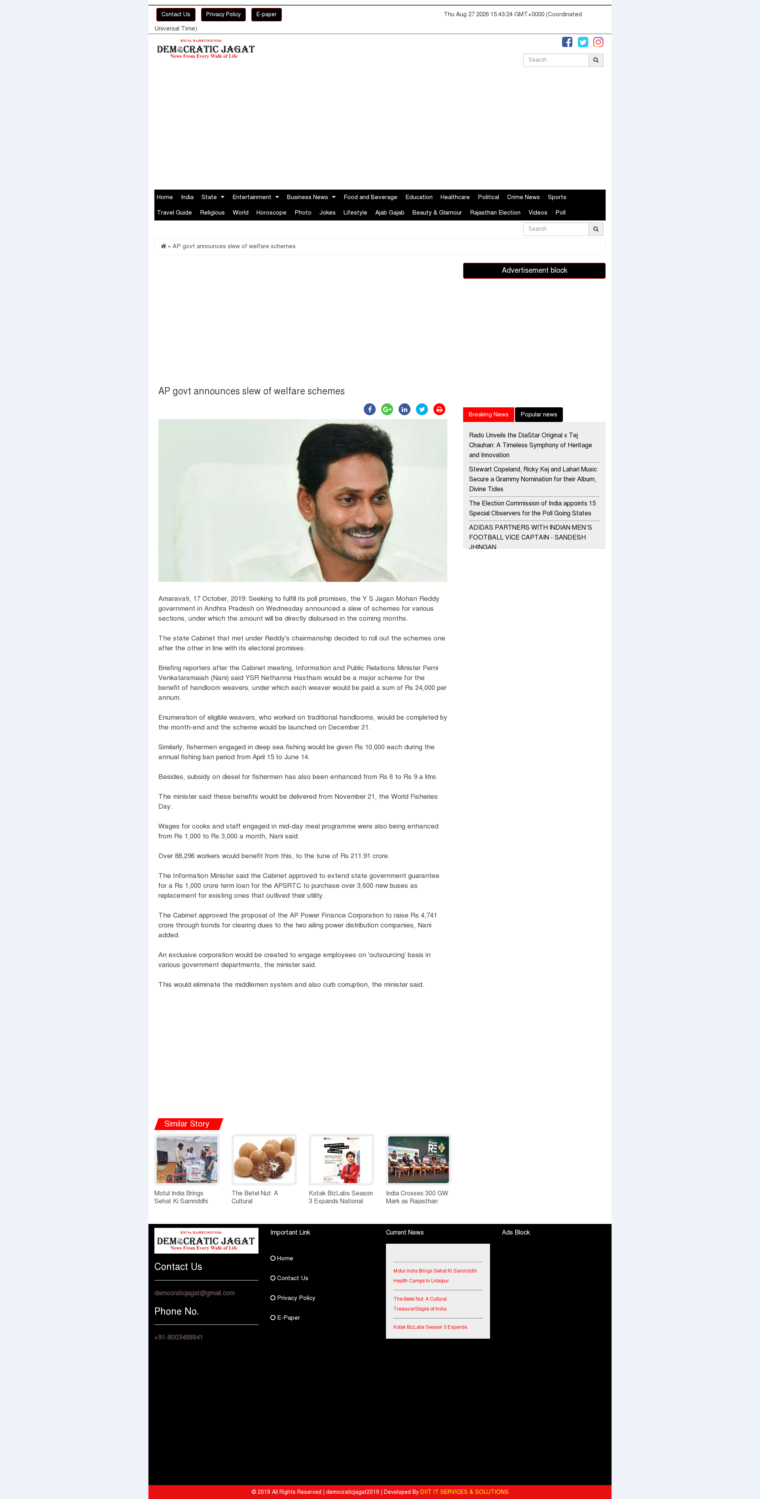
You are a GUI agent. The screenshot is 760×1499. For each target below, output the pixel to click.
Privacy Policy (223, 14)
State (209, 197)
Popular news (539, 414)
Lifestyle (355, 212)
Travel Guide (174, 212)
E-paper (266, 14)
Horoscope (271, 212)
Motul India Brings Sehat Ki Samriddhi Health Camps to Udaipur (435, 1266)
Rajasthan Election (495, 212)
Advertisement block (534, 270)
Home (165, 197)
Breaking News (489, 414)
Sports (557, 197)
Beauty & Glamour (437, 212)
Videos (537, 212)
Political (488, 197)
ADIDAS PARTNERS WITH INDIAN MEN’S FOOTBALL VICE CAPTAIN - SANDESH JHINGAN (530, 537)
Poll (560, 212)
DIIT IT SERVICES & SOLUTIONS (464, 1492)
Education (419, 197)
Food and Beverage (370, 197)
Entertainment (252, 197)
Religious (212, 212)
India (187, 197)
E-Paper (288, 1317)
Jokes (327, 212)
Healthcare (455, 197)
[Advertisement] (380, 130)
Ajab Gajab (390, 212)
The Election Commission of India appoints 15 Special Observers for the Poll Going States (532, 508)
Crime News (523, 197)
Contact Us (176, 14)
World (241, 212)
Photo (303, 212)
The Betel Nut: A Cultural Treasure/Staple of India (420, 1294)
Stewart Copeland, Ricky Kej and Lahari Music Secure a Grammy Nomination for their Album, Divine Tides (533, 479)
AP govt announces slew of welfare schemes (234, 246)
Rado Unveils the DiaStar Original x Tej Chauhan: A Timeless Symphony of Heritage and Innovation (530, 445)
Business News (307, 197)
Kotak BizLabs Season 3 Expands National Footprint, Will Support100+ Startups (432, 1327)
